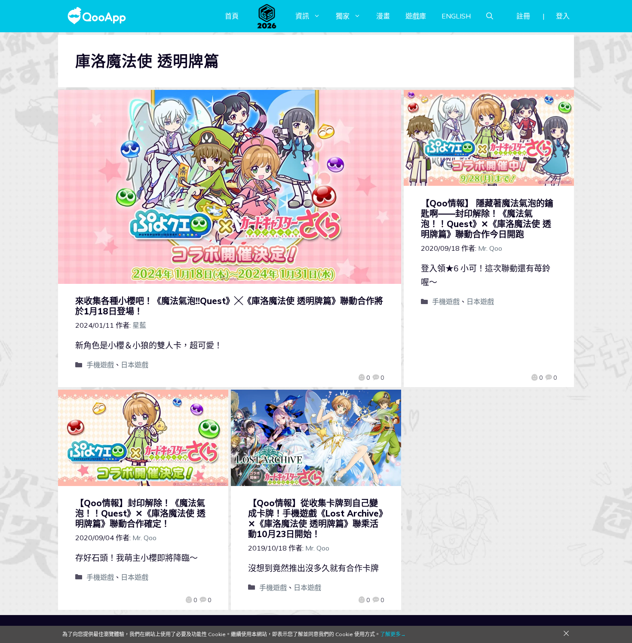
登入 (563, 16)
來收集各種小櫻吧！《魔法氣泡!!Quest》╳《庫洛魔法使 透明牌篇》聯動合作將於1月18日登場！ (229, 306)
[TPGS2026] (267, 16)
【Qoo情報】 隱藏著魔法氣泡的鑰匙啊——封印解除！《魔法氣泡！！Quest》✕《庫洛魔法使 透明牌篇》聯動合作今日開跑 (487, 219)
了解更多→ (393, 634)
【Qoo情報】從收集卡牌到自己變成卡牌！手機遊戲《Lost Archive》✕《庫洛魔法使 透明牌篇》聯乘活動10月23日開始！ (315, 518)
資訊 (302, 16)
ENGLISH (456, 16)
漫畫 (383, 16)
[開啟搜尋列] (490, 16)
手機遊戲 (100, 364)
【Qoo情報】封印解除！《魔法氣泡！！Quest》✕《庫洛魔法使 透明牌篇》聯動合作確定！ (140, 513)
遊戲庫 (415, 16)
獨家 (343, 16)
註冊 (523, 16)
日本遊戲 (134, 364)
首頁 (232, 16)
